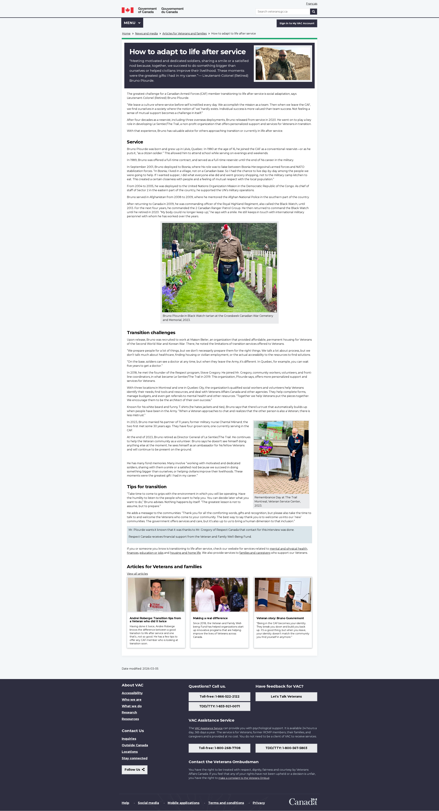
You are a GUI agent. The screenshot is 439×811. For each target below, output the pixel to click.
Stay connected (134, 758)
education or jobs (151, 552)
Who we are (131, 700)
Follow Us (136, 771)
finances (132, 552)
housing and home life (185, 552)
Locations (130, 752)
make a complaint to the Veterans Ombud (243, 778)
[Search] (313, 11)
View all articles (137, 573)
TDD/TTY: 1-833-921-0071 (219, 706)
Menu (130, 23)
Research (129, 712)
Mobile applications (183, 803)
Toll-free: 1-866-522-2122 (220, 696)
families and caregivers (254, 552)
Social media (148, 803)
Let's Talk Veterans (286, 696)
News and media (146, 33)
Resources (130, 719)
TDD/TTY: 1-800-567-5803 (286, 748)
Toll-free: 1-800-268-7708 (219, 748)
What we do (132, 706)
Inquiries (129, 739)
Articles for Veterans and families (184, 33)
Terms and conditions (226, 803)
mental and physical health (288, 548)
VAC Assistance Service (209, 728)
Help (125, 803)
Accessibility (132, 693)
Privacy (259, 803)
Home (126, 33)
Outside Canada (135, 745)
